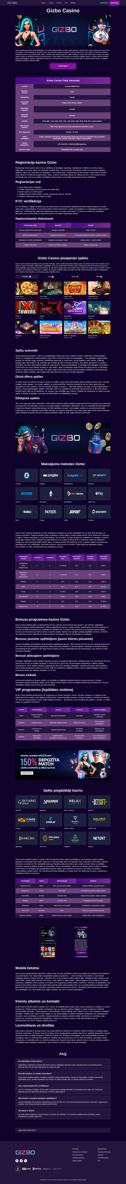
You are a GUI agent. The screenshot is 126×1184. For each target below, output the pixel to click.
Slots (98, 276)
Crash (74, 276)
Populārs (25, 276)
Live (49, 276)
